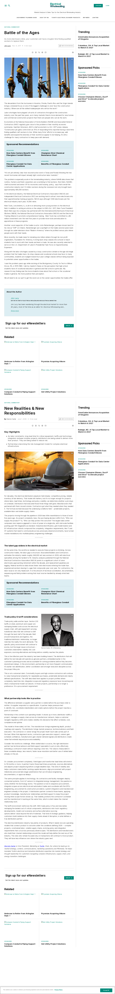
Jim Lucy (7, 46)
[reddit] (42, 52)
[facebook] (33, 52)
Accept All (106, 990)
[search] (9, 5)
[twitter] (39, 52)
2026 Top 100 (44, 17)
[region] (57, 990)
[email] (45, 52)
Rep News (86, 17)
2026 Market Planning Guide (27, 17)
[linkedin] (36, 52)
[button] (5, 5)
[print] (73, 52)
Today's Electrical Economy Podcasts (66, 17)
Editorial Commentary (12, 27)
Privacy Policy (59, 989)
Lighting (95, 17)
